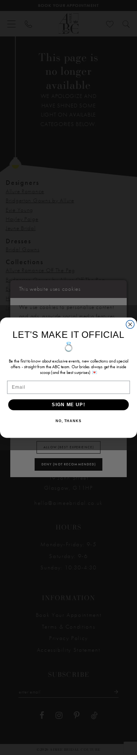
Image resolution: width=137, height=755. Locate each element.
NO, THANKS (68, 421)
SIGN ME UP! (68, 404)
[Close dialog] (130, 324)
